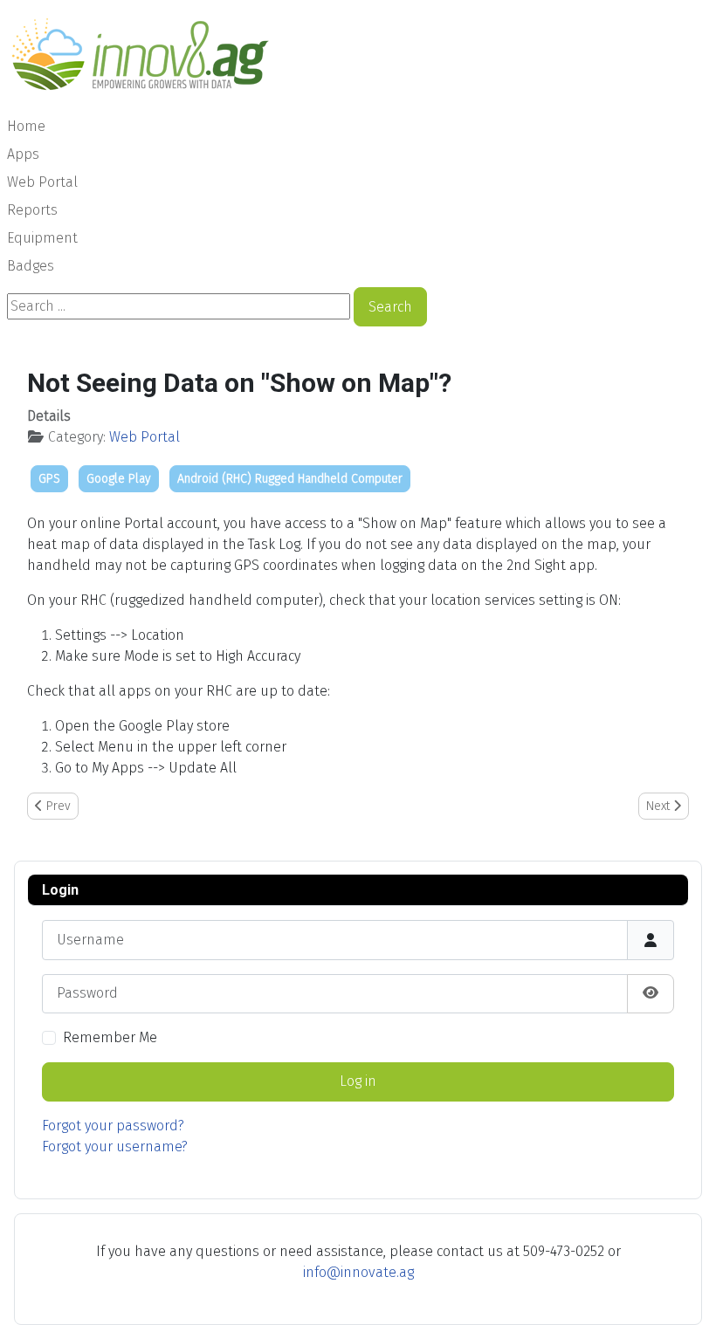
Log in (358, 1081)
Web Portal (42, 182)
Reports (32, 210)
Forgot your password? (113, 1125)
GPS (49, 478)
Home (26, 126)
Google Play (118, 478)
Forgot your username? (115, 1146)
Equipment (42, 238)
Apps (23, 154)
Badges (30, 265)
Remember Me (110, 1037)
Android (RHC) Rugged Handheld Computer (290, 478)
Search (390, 307)
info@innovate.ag (358, 1272)
